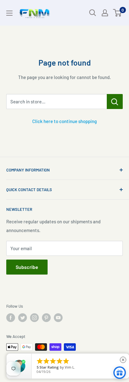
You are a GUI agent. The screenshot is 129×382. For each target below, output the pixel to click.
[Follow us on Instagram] (34, 317)
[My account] (105, 12)
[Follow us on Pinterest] (46, 317)
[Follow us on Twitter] (22, 317)
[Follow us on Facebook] (10, 317)
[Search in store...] (115, 101)
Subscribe (27, 267)
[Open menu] (9, 13)
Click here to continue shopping (64, 121)
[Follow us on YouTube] (58, 317)
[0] (117, 13)
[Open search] (92, 12)
